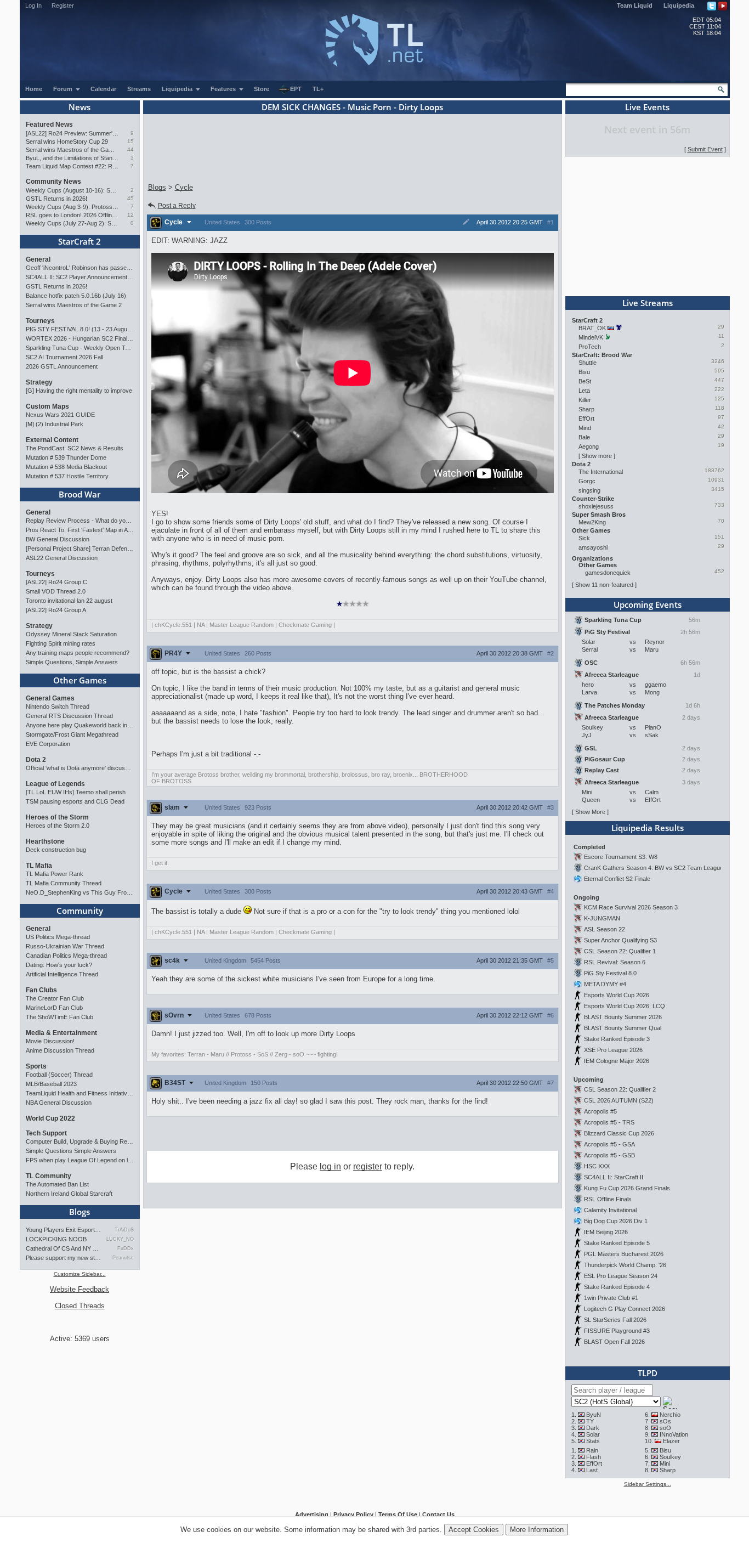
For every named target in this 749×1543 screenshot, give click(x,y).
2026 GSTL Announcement (62, 366)
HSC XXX (597, 1166)
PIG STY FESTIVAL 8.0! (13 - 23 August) (80, 329)
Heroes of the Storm (57, 817)
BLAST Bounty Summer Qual (622, 1028)
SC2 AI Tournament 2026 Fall (64, 357)
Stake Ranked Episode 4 (617, 1287)
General (38, 259)
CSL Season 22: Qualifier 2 (620, 1089)
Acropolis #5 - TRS (609, 1122)
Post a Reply (177, 206)
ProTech (589, 346)
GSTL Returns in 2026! (56, 198)
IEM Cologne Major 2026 (616, 1061)
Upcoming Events (648, 604)
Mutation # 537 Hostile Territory (67, 476)
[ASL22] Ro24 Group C (56, 582)
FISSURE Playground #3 (617, 1330)
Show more (597, 456)
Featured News (49, 124)
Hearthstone (45, 841)
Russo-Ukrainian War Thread (65, 946)
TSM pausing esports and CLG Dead (75, 801)
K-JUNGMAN (602, 918)
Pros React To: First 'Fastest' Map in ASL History (80, 530)
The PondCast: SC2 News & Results (74, 448)
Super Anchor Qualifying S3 (620, 940)
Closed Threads (80, 1306)
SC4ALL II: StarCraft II (613, 1177)
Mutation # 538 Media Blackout (66, 467)
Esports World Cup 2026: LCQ (624, 1006)
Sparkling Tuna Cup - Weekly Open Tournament (80, 347)
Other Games (79, 680)
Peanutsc (122, 1258)
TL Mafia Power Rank (54, 874)
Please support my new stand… (63, 1257)
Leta (584, 390)
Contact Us (438, 1514)
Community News (53, 181)
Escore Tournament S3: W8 (620, 857)
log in (330, 1166)
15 (130, 141)
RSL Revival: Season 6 (614, 962)
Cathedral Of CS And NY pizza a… (63, 1248)
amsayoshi (593, 547)
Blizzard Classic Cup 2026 (619, 1133)
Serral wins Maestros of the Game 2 (72, 149)
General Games (50, 698)
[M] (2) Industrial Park (54, 424)
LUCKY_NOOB (119, 1239)
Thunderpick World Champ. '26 (625, 1265)
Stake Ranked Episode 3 (617, 1039)
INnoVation (674, 1434)
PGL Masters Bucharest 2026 (623, 1254)
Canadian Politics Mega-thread (66, 955)
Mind (584, 428)
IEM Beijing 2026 (606, 1232)
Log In (33, 5)
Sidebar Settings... (647, 1484)
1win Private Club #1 (611, 1298)
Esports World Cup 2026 (616, 995)
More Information (537, 1529)
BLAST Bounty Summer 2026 (623, 1017)
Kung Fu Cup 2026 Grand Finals (627, 1188)
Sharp (586, 409)
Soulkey (670, 1457)
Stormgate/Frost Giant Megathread (72, 734)
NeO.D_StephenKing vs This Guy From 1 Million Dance (80, 892)
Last (592, 1470)
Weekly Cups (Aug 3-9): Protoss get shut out (72, 207)
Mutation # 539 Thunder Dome (66, 457)
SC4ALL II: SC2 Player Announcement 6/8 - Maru (80, 277)
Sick (584, 538)
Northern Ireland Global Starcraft (69, 1193)
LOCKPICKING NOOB (56, 1239)
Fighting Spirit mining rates (60, 643)
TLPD (647, 1372)
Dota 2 (36, 760)
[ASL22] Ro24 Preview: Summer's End (72, 133)
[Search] (721, 89)
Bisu (584, 372)
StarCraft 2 (79, 241)
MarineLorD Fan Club (54, 1007)
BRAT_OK (592, 328)
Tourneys (40, 321)
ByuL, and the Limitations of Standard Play (72, 158)
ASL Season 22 (604, 929)
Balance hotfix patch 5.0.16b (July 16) (76, 295)
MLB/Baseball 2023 (51, 1084)
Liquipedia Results (647, 827)
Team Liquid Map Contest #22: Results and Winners (72, 166)
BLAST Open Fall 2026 (614, 1341)
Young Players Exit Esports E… (63, 1230)
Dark (592, 1428)
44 (130, 149)
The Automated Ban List (57, 1184)
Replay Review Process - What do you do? (80, 520)
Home (33, 89)
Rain (592, 1450)
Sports (36, 1066)
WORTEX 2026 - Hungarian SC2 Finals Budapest (80, 338)
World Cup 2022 (50, 1118)
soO (665, 1428)
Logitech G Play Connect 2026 (624, 1308)
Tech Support (46, 1133)
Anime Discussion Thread (60, 1050)
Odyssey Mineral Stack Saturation (71, 634)
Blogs (79, 1211)
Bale (584, 437)
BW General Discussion (57, 539)
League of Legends (55, 784)
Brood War (79, 494)
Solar (593, 1434)
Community (79, 910)
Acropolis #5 (600, 1111)
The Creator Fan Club (55, 998)
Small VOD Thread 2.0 (56, 591)
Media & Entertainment (61, 1033)
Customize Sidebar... (80, 1274)
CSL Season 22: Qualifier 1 (620, 951)
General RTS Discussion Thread (69, 716)
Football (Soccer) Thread (59, 1074)
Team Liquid (634, 5)
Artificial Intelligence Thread (62, 974)
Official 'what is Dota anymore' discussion (80, 768)
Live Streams (647, 302)
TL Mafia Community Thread (63, 883)
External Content (52, 440)
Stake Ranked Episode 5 (617, 1243)
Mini (665, 1463)
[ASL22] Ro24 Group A (56, 610)
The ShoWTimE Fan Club (59, 1017)
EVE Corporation (48, 744)
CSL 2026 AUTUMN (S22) (619, 1100)
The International (600, 471)
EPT (296, 89)
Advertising (311, 1514)
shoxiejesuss (596, 506)
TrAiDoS (124, 1230)
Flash (593, 1457)
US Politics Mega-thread (58, 937)
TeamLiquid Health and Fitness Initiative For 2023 (80, 1093)
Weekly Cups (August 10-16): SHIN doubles (72, 190)
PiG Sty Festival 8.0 (610, 973)
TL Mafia (39, 865)
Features (224, 89)
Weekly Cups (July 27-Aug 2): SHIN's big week (72, 223)
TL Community (48, 1176)
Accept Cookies (474, 1529)
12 (130, 215)
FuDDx (125, 1248)
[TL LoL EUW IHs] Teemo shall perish (76, 792)
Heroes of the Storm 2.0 (57, 825)
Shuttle (587, 362)
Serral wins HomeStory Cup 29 (67, 141)
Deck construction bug (56, 849)
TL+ (318, 89)
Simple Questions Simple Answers (71, 1151)
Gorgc (586, 481)
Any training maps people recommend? (77, 652)
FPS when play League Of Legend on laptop (80, 1160)
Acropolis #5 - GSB (609, 1155)
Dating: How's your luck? (59, 965)
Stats (593, 1441)
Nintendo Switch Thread (57, 706)
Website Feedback (79, 1289)
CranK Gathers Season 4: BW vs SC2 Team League (653, 867)
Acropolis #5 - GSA (609, 1144)
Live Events (647, 106)
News (79, 106)
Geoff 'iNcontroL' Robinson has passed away (80, 267)
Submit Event (705, 149)
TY (590, 1421)
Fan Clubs (41, 990)
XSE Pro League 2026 (613, 1050)
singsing (589, 490)
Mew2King (592, 522)
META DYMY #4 (605, 984)
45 (130, 198)
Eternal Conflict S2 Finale (617, 878)
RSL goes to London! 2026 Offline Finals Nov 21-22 (72, 215)
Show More (590, 812)
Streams (139, 89)
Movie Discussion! (50, 1041)
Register (63, 5)
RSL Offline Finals (608, 1199)
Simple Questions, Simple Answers (72, 662)
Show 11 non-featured (604, 584)
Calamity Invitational (610, 1210)
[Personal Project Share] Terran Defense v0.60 (80, 548)
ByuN (593, 1414)
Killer (584, 400)
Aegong (588, 446)
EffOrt (586, 418)
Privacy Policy (353, 1514)
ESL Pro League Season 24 (620, 1276)
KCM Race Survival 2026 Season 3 (631, 907)
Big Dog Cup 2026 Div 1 (616, 1221)
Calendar (103, 89)
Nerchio (670, 1414)
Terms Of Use (397, 1514)
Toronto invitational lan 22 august (69, 600)
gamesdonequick (608, 572)
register (367, 1166)
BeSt (584, 381)
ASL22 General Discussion (62, 558)
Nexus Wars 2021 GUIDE (60, 414)
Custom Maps (47, 406)
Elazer (671, 1441)
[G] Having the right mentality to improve (79, 390)
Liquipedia (678, 5)
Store (261, 89)
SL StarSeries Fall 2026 (615, 1319)
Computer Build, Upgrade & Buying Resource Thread (80, 1141)
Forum (63, 89)
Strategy (39, 382)
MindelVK (590, 337)
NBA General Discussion (59, 1102)
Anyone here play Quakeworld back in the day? (80, 725)
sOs (665, 1421)
